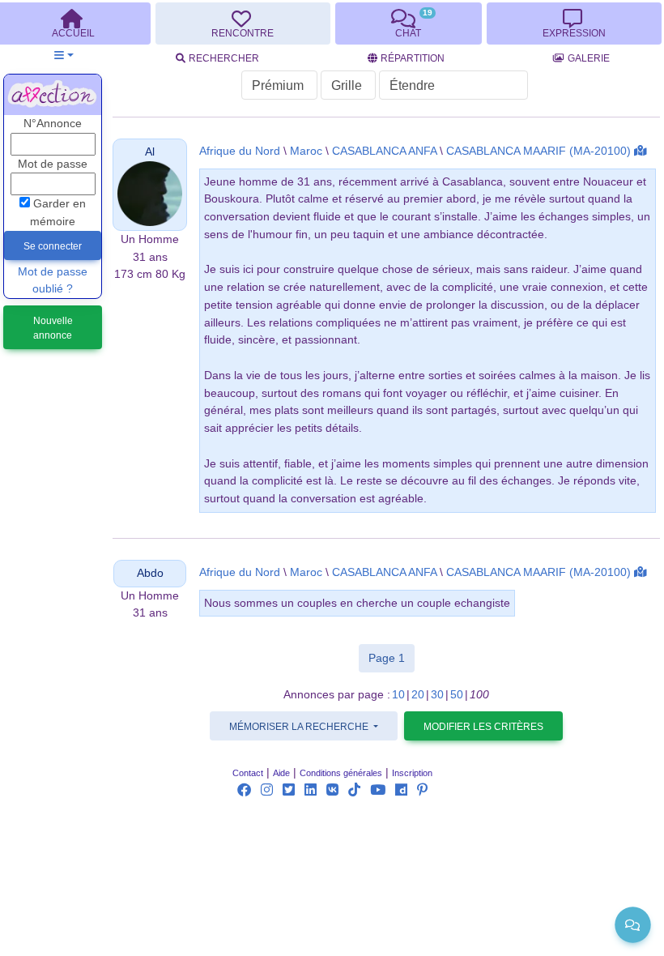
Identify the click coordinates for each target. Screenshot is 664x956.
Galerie (589, 58)
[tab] (242, 23)
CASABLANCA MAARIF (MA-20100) (538, 151)
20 (417, 695)
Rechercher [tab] (224, 58)
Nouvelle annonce (53, 328)
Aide (281, 773)
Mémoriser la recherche (300, 726)
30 (437, 695)
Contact (247, 773)
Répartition (413, 58)
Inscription (412, 773)
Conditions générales (341, 773)
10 (398, 695)
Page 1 (391, 657)
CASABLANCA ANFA (384, 151)
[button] (63, 55)
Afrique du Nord (239, 151)
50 (456, 695)
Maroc (306, 151)
